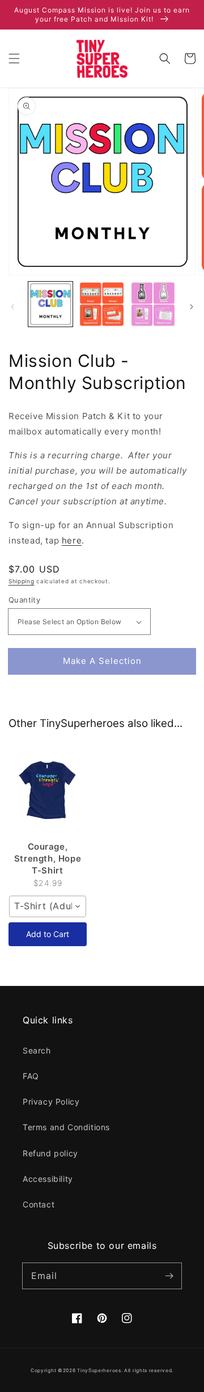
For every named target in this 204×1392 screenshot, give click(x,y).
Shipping (21, 581)
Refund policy (50, 1153)
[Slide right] (191, 306)
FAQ (31, 1076)
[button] (14, 58)
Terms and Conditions (66, 1127)
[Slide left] (12, 306)
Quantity (24, 599)
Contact (38, 1204)
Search (37, 1050)
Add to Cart (47, 934)
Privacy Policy (51, 1101)
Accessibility (48, 1179)
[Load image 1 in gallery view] (50, 304)
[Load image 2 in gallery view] (101, 304)
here (72, 540)
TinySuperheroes (99, 1370)
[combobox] (47, 906)
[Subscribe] (168, 1275)
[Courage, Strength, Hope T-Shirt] (47, 790)
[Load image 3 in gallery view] (153, 304)
